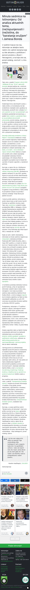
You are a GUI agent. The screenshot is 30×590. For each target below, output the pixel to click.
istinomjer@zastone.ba (6, 561)
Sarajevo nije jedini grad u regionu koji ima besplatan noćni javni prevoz (22, 499)
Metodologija (4, 568)
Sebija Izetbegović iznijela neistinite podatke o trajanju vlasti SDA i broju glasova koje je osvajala (7, 525)
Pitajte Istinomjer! (15, 546)
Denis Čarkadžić (8, 474)
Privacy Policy (4, 587)
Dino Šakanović (5, 534)
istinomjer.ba (5, 554)
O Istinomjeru (4, 566)
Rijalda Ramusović (20, 506)
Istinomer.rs (18, 566)
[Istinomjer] (15, 2)
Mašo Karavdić (5, 506)
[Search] (20, 9)
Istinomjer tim (4, 570)
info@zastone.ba (20, 558)
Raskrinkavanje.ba (20, 568)
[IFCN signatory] (4, 580)
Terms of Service (14, 587)
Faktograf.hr (19, 570)
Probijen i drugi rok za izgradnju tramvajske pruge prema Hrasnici (7, 499)
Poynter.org (18, 571)
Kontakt (3, 571)
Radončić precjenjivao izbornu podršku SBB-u (21, 524)
